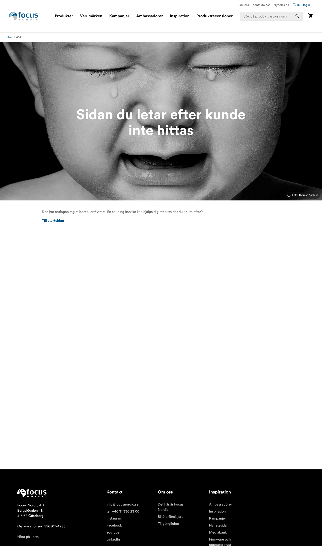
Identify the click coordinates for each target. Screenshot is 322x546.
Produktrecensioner (214, 16)
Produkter (64, 16)
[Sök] (297, 16)
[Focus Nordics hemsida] (23, 16)
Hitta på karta (28, 537)
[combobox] (271, 16)
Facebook (114, 525)
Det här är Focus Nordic (170, 507)
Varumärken (91, 16)
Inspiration (179, 16)
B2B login (303, 5)
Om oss (244, 5)
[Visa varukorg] (310, 16)
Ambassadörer (149, 16)
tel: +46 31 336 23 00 (123, 511)
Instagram (114, 518)
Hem (9, 37)
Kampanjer (119, 16)
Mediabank (218, 532)
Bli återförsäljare (170, 516)
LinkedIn (113, 539)
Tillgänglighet (168, 523)
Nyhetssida (281, 5)
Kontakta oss (261, 5)
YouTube (113, 532)
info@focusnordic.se (122, 504)
